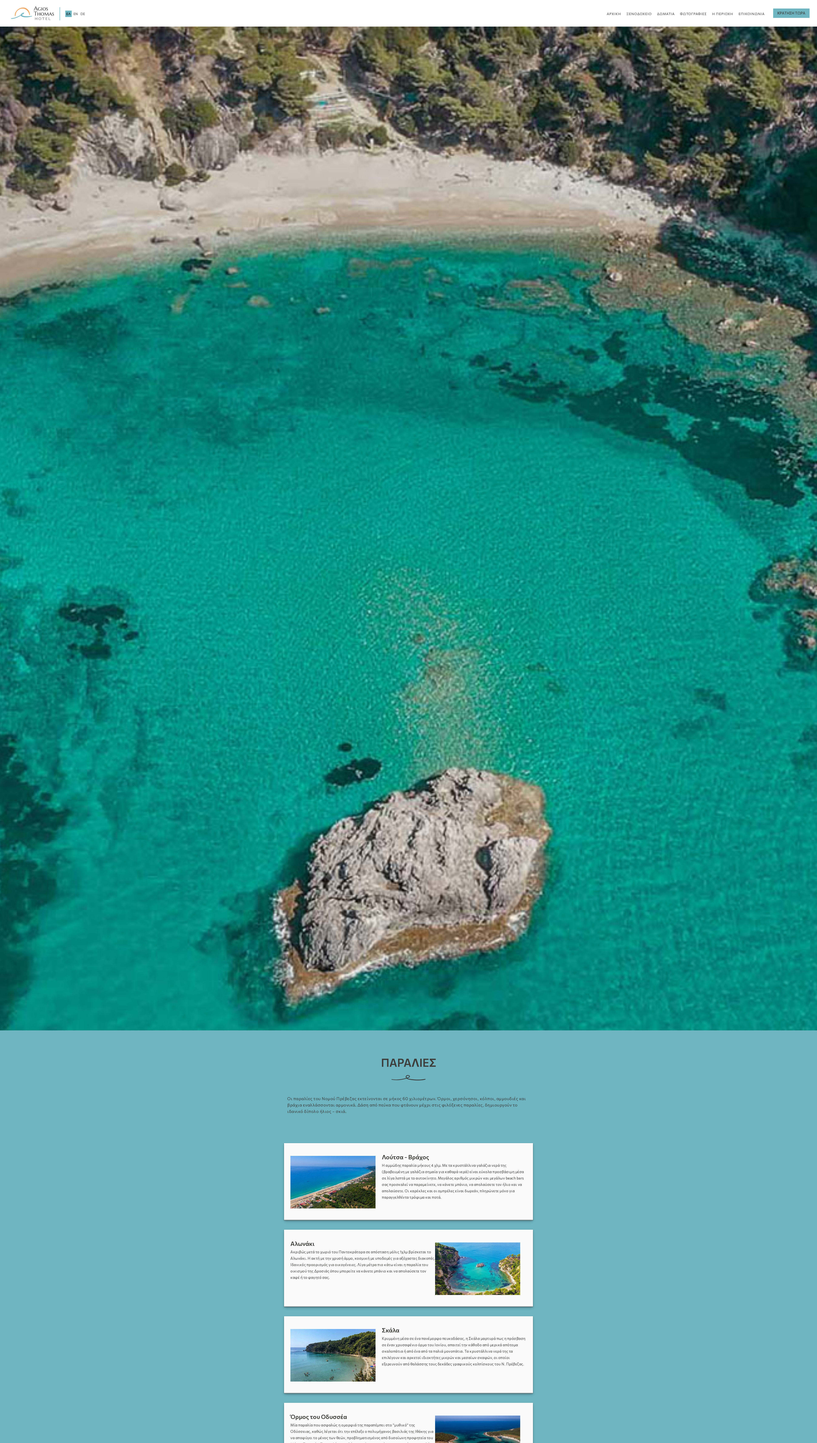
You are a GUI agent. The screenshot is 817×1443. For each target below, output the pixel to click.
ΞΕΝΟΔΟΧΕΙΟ (639, 14)
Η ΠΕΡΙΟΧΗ (722, 14)
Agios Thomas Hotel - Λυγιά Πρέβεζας (32, 13)
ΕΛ (68, 14)
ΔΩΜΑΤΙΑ (666, 14)
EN (75, 14)
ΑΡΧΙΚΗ (614, 14)
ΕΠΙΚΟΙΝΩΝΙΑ (751, 14)
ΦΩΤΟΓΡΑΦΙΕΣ (693, 14)
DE (82, 14)
